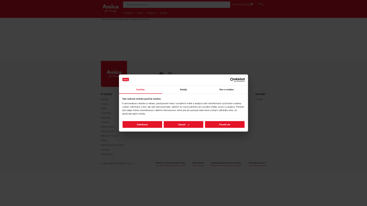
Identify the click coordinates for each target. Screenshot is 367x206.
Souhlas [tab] (140, 89)
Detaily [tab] (183, 89)
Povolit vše (224, 124)
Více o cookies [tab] (226, 89)
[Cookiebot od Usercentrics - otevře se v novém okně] (232, 80)
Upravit (182, 124)
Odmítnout (142, 124)
